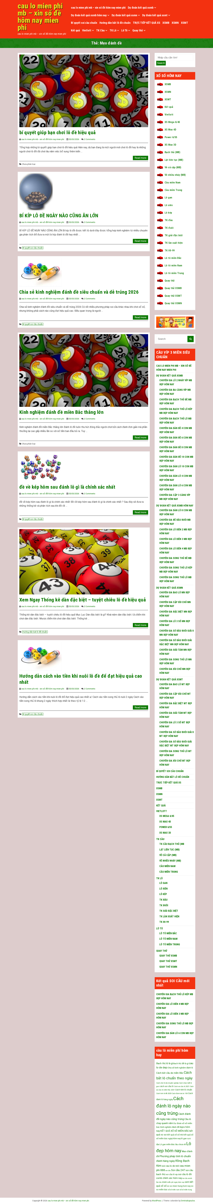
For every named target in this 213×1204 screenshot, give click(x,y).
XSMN (175, 22)
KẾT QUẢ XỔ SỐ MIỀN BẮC (174, 1130)
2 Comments (89, 139)
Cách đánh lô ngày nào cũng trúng (173, 1106)
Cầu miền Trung (173, 190)
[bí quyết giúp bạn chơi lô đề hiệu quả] (83, 90)
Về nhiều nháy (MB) (175, 174)
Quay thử (137, 30)
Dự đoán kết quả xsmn (124, 15)
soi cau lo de (168, 1165)
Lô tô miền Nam (173, 265)
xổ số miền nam (173, 1190)
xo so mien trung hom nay (179, 1186)
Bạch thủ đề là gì (181, 1063)
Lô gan (168, 197)
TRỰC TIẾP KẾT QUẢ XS (146, 22)
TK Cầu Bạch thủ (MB (171, 844)
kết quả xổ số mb (175, 1135)
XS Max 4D (170, 129)
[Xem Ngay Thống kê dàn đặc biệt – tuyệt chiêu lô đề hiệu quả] (73, 561)
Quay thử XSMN (173, 303)
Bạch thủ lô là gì (164, 1063)
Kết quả (75, 30)
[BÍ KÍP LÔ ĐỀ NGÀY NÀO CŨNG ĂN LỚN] (36, 191)
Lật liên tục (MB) (174, 159)
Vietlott (86, 30)
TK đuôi (169, 227)
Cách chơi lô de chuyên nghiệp (167, 1083)
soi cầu (168, 1170)
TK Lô (113, 30)
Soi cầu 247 (178, 1170)
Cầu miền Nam (173, 182)
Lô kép (168, 212)
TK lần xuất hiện (174, 242)
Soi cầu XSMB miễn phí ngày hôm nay (170, 1182)
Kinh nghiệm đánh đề (169, 1127)
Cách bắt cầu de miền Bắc (169, 1073)
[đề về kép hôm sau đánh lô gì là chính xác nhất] (40, 467)
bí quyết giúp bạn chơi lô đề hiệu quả (57, 132)
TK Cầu (100, 30)
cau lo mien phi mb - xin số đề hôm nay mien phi (42, 139)
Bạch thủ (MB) (172, 152)
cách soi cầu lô (167, 1086)
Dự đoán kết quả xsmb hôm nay (89, 15)
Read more (140, 157)
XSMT (184, 22)
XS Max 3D (170, 144)
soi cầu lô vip (172, 1174)
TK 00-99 (170, 250)
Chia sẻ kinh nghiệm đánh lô (180, 1068)
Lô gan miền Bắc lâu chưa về (173, 1144)
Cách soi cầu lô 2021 (181, 1086)
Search (161, 63)
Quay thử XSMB (173, 288)
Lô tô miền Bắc (173, 258)
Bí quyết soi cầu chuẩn (84, 22)
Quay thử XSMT (173, 295)
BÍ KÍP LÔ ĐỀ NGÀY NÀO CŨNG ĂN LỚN (58, 216)
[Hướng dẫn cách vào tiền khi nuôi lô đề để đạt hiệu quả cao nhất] (40, 656)
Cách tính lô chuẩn (183, 1090)
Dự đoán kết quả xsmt (154, 15)
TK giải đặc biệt (174, 235)
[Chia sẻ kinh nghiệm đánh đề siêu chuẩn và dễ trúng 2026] (40, 272)
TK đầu (169, 220)
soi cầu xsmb (187, 1178)
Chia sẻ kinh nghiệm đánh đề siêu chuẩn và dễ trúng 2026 (78, 292)
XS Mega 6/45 (172, 122)
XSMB (165, 22)
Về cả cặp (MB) (173, 167)
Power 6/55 (171, 137)
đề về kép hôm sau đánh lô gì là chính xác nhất (67, 487)
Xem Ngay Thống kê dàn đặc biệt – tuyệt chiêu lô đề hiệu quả (82, 600)
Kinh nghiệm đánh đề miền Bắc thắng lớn (61, 412)
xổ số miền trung (186, 1190)
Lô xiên (169, 205)
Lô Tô (124, 30)
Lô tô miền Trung (174, 273)
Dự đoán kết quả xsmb (140, 7)
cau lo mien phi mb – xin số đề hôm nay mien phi (40, 16)
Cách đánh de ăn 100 (180, 1093)
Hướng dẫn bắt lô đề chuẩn (115, 22)
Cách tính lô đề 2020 (163, 1093)
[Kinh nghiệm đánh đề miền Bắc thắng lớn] (83, 370)
